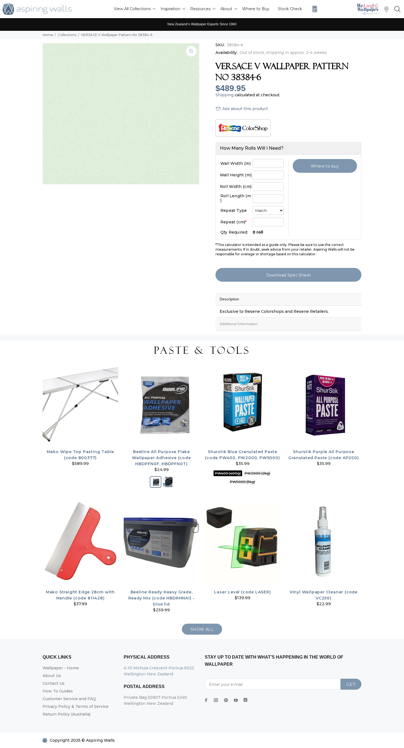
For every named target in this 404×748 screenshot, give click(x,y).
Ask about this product (245, 108)
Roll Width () (235, 186)
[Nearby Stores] (386, 10)
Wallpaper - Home (61, 667)
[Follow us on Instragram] (369, 9)
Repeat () (233, 222)
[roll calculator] (313, 9)
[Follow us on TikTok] (245, 698)
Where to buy (325, 166)
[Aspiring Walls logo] (37, 9)
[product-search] (396, 9)
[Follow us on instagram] (216, 700)
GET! (351, 684)
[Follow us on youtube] (235, 700)
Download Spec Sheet (288, 275)
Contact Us (54, 683)
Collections (67, 35)
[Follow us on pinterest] (225, 700)
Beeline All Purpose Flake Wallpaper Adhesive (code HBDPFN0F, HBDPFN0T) (161, 457)
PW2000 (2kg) (257, 473)
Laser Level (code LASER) (242, 592)
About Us (52, 675)
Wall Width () (235, 163)
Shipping (224, 94)
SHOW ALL (202, 629)
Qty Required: (234, 232)
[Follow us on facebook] (206, 700)
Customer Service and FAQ (69, 698)
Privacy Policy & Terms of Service (76, 706)
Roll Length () (235, 198)
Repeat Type (233, 210)
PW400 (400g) (228, 473)
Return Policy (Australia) (66, 714)
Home (48, 35)
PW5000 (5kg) (242, 482)
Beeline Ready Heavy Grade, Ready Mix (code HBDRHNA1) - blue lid (161, 598)
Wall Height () (235, 175)
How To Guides (58, 691)
